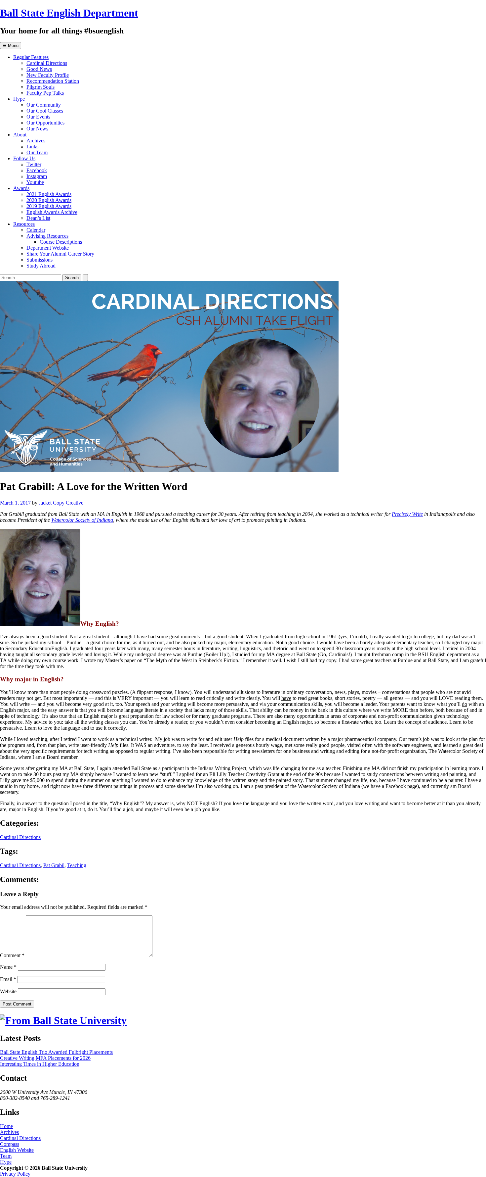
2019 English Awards (48, 206)
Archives (35, 140)
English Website (17, 1150)
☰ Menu (11, 45)
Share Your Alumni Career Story (60, 254)
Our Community (43, 105)
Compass (9, 1144)
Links (32, 146)
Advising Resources (47, 236)
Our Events (38, 117)
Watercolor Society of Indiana (82, 520)
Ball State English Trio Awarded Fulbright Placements (56, 1052)
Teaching (76, 865)
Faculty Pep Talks (45, 93)
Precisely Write (407, 514)
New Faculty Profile (47, 75)
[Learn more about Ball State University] (63, 1020)
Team (6, 1156)
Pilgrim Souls (40, 87)
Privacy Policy (15, 1174)
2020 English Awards (48, 200)
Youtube (35, 182)
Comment (12, 955)
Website (8, 991)
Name (8, 967)
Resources (24, 224)
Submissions (39, 260)
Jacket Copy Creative (61, 503)
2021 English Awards (48, 194)
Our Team (37, 152)
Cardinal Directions (46, 63)
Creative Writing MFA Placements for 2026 (45, 1058)
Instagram (36, 176)
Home (6, 1126)
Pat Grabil (53, 865)
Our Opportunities (45, 122)
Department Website (47, 248)
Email (8, 979)
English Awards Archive (51, 212)
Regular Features (31, 57)
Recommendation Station (52, 81)
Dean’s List (38, 218)
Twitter (33, 164)
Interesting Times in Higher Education (39, 1064)
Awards (21, 188)
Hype (19, 99)
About (19, 134)
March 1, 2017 (15, 503)
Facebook (36, 170)
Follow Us (24, 158)
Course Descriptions (61, 242)
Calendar (35, 230)
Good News (39, 69)
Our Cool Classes (44, 111)
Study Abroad (41, 266)
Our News (37, 128)
